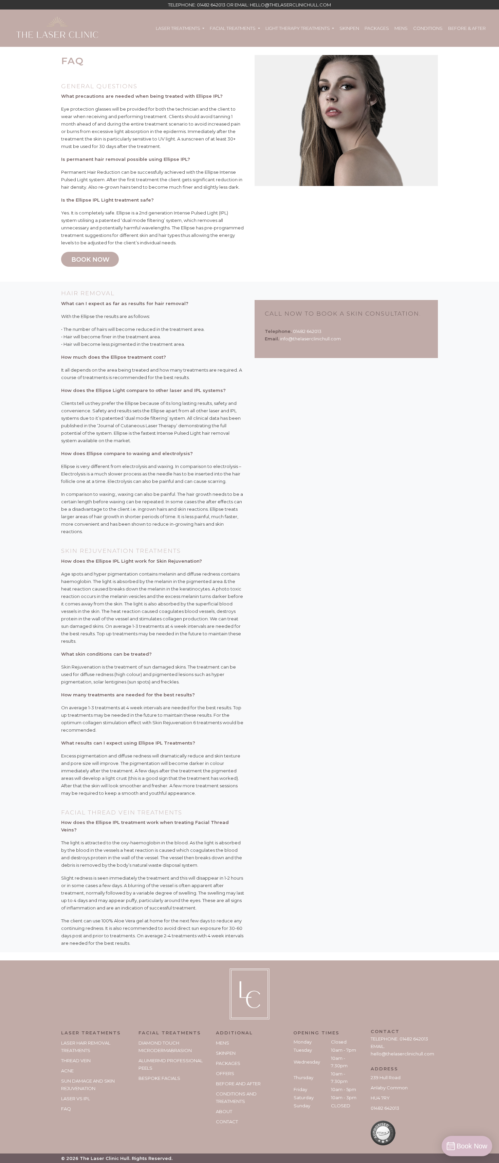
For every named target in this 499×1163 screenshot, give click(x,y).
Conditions (428, 28)
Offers (225, 1073)
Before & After (467, 28)
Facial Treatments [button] (233, 28)
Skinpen (349, 28)
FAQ (66, 1108)
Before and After (238, 1083)
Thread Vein (76, 1060)
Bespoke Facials (159, 1078)
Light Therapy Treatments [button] (298, 28)
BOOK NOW (90, 259)
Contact (227, 1121)
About (224, 1111)
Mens (401, 28)
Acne (67, 1070)
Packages (377, 28)
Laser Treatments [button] (178, 28)
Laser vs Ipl (75, 1098)
